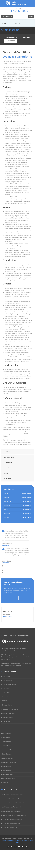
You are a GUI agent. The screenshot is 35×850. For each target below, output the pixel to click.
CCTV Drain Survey (8, 701)
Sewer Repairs (6, 770)
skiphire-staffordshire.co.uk (10, 799)
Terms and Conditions (8, 840)
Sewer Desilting (6, 754)
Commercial (8, 462)
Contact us (7, 479)
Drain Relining (6, 689)
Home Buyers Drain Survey (10, 709)
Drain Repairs (6, 693)
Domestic (7, 468)
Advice (6, 473)
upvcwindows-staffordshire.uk (11, 811)
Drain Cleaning (6, 676)
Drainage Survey (7, 705)
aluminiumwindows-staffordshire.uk (13, 803)
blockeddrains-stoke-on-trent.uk (12, 819)
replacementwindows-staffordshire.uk (14, 815)
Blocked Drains (6, 738)
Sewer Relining (6, 766)
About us (7, 452)
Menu (31, 16)
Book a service (7, 16)
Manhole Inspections (8, 713)
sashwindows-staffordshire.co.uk (12, 795)
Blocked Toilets (6, 750)
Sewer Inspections (8, 758)
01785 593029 (12, 30)
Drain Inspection (7, 680)
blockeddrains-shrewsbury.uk (11, 823)
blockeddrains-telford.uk (9, 827)
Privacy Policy (19, 840)
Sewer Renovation (7, 774)
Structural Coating (7, 717)
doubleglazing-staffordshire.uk (11, 807)
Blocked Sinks (6, 746)
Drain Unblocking (7, 697)
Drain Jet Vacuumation (9, 684)
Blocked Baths (6, 733)
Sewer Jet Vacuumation (9, 762)
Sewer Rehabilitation (8, 778)
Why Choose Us (9, 457)
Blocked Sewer (6, 742)
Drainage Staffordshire (17, 641)
